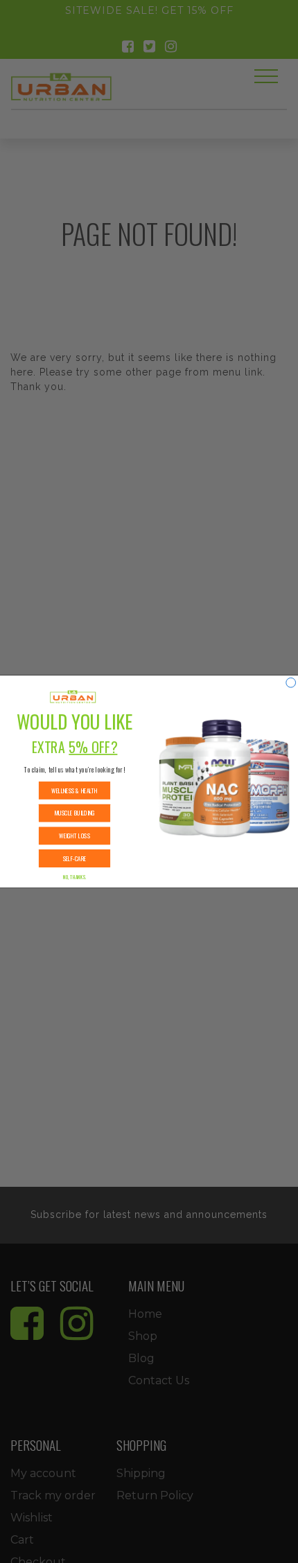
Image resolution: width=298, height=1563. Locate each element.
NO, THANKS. (75, 877)
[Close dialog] (291, 682)
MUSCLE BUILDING (74, 813)
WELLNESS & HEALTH (74, 790)
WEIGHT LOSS (74, 835)
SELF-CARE (75, 858)
